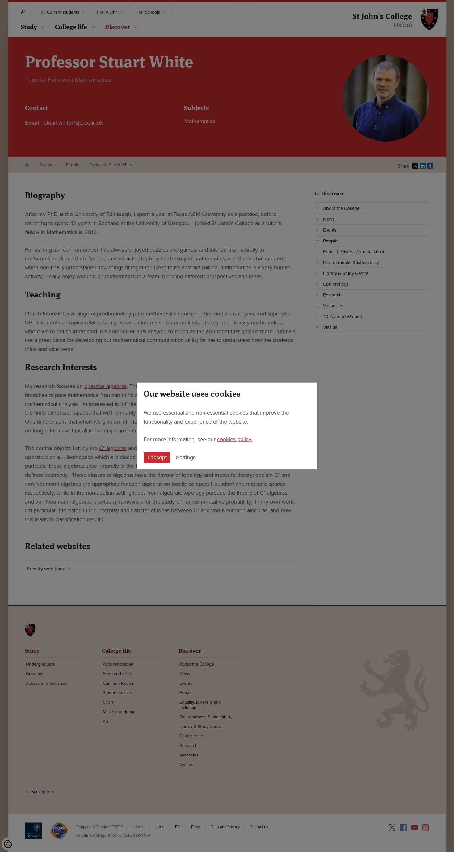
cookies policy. (234, 439)
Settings (186, 457)
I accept (157, 457)
